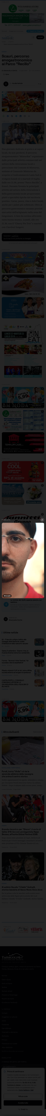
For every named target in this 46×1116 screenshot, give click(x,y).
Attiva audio (7, 596)
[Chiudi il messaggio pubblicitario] (42, 520)
